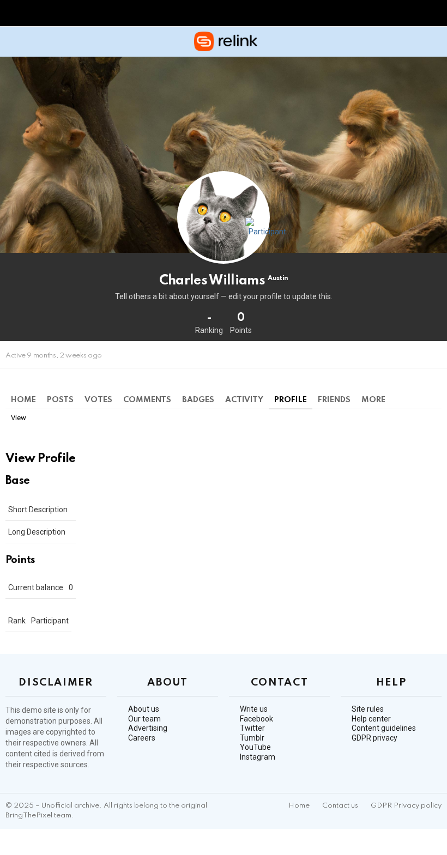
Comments (147, 400)
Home (23, 400)
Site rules (368, 709)
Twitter (252, 728)
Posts (60, 400)
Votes (98, 400)
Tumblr (252, 737)
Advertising (147, 728)
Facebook (256, 718)
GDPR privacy (374, 737)
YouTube (255, 747)
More (373, 400)
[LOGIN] (435, 41)
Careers (141, 737)
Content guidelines (384, 728)
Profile (290, 400)
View (18, 418)
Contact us (340, 805)
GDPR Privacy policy (406, 805)
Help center (371, 718)
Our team (144, 718)
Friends (334, 400)
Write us (254, 709)
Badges (198, 400)
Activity (244, 400)
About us (143, 709)
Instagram (257, 757)
